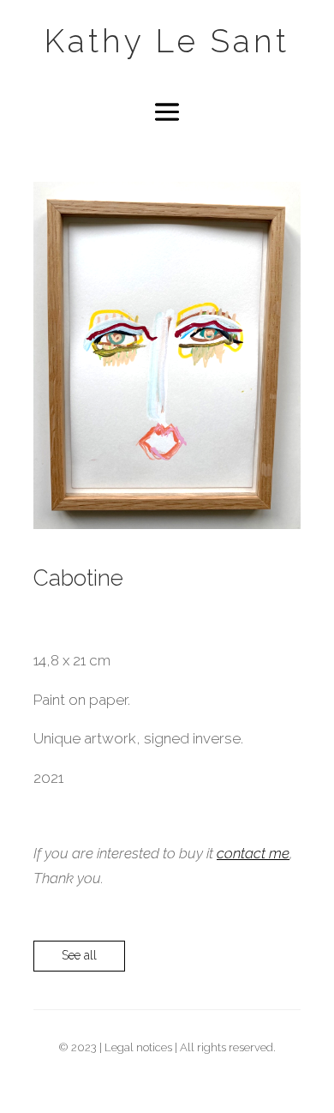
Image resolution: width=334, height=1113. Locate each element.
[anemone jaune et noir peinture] (167, 523)
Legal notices (138, 1047)
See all (79, 955)
